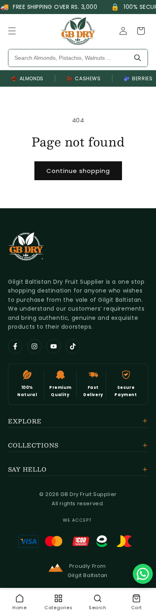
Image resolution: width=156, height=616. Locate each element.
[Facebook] (15, 346)
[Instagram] (34, 346)
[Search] (138, 58)
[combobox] (68, 58)
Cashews (83, 78)
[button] (12, 31)
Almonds (27, 78)
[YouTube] (53, 346)
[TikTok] (73, 346)
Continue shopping (78, 171)
